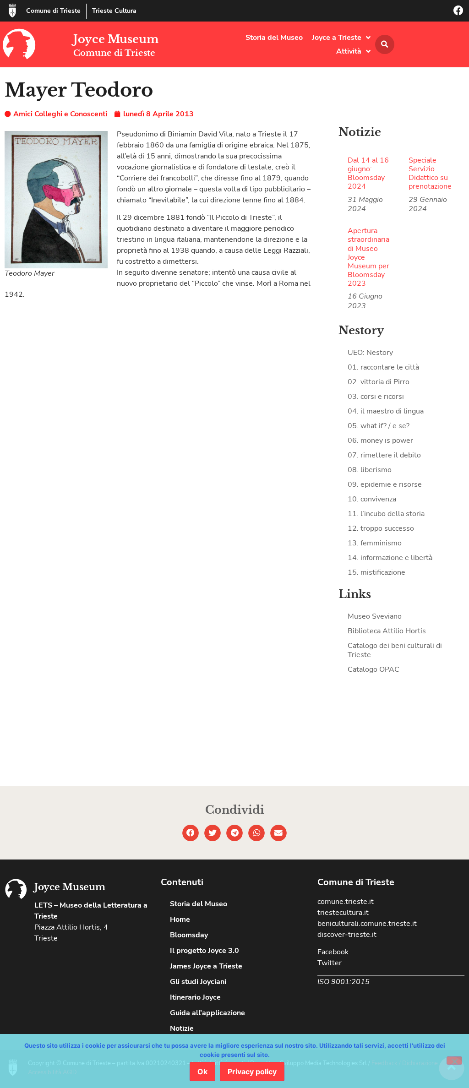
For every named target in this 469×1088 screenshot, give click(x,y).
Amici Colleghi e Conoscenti (60, 114)
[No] (454, 1060)
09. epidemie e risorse (385, 484)
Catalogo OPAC (373, 669)
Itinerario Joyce (195, 997)
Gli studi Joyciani (198, 982)
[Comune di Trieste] (12, 10)
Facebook (333, 952)
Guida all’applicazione (207, 1013)
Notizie (182, 1028)
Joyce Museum (116, 39)
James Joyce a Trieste (206, 966)
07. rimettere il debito (384, 455)
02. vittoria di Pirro (378, 382)
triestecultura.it (343, 913)
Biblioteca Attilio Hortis (387, 631)
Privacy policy (252, 1071)
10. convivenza (372, 499)
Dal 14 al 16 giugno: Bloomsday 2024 (368, 173)
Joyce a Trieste (336, 38)
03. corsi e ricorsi (376, 397)
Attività (348, 51)
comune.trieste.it (345, 902)
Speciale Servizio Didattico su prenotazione (430, 173)
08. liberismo (370, 470)
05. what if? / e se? (378, 426)
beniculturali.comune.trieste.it (367, 924)
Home (180, 919)
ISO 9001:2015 (343, 982)
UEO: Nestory (370, 353)
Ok (202, 1071)
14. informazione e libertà (390, 558)
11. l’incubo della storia (386, 514)
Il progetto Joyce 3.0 (204, 951)
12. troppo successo (381, 528)
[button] (384, 44)
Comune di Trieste (53, 10)
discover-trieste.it (346, 935)
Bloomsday (189, 935)
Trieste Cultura (114, 10)
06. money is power (380, 440)
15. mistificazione (376, 572)
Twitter (329, 963)
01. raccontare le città (383, 367)
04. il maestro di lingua (386, 411)
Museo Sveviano (375, 616)
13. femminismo (375, 543)
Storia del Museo (274, 38)
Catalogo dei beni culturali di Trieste (395, 650)
